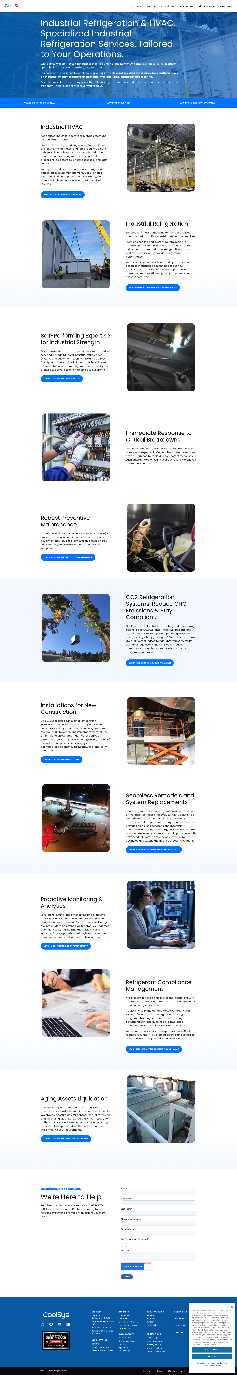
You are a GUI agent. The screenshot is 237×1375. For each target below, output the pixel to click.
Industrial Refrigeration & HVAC (103, 1322)
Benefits (95, 1344)
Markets (151, 6)
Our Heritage (152, 1338)
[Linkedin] (68, 1324)
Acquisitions (226, 6)
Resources (180, 1318)
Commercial (124, 1315)
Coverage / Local (126, 1341)
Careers (178, 1332)
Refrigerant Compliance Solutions (102, 1332)
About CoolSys (206, 6)
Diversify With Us (154, 1344)
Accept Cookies (212, 1350)
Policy (217, 1344)
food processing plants (83, 76)
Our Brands (151, 1322)
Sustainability (152, 1325)
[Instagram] (42, 1324)
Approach (123, 1347)
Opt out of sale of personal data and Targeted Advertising (212, 1364)
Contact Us (181, 1311)
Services (136, 6)
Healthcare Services (128, 1325)
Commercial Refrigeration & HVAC (101, 1316)
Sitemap (171, 1371)
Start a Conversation (156, 1351)
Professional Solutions (101, 1327)
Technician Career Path (102, 1351)
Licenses (146, 1371)
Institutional (124, 1328)
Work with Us (99, 1340)
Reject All (212, 1356)
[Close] (232, 1307)
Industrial (123, 1318)
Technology (124, 1350)
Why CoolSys (186, 6)
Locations (151, 1318)
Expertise (123, 1344)
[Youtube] (59, 1324)
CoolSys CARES (125, 1338)
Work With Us (167, 6)
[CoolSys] (13, 6)
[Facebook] (51, 1324)
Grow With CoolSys (155, 1341)
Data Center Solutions (129, 1322)
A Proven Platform (154, 1348)
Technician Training (100, 1347)
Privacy (159, 1371)
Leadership (151, 1315)
